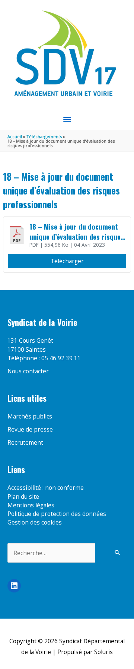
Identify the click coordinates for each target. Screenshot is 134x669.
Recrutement (25, 442)
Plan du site (23, 496)
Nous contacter (28, 371)
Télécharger (67, 261)
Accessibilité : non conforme (45, 487)
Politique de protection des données (56, 514)
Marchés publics (29, 416)
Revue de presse (30, 429)
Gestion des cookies (34, 522)
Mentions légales (30, 505)
